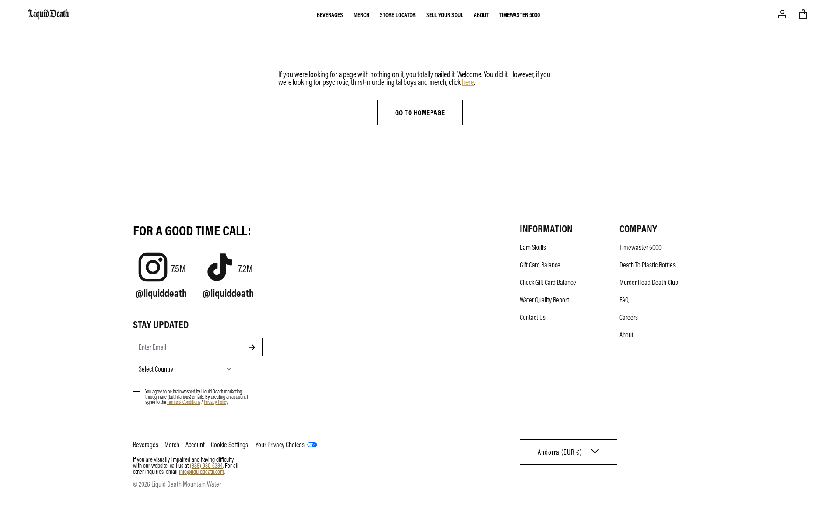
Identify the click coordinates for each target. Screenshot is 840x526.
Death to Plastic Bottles (648, 264)
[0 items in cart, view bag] (803, 14)
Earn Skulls (533, 247)
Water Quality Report (544, 299)
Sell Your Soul (444, 14)
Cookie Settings (229, 444)
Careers (629, 317)
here (468, 82)
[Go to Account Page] (782, 14)
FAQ (624, 299)
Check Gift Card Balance (548, 282)
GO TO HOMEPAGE (420, 112)
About (481, 14)
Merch (361, 14)
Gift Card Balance (540, 264)
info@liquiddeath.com (201, 471)
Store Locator (398, 14)
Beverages (330, 14)
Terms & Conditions (183, 401)
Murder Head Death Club (649, 282)
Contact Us (533, 317)
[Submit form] (252, 347)
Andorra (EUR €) (560, 452)
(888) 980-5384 (206, 465)
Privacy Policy (216, 401)
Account (195, 444)
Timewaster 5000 (519, 14)
